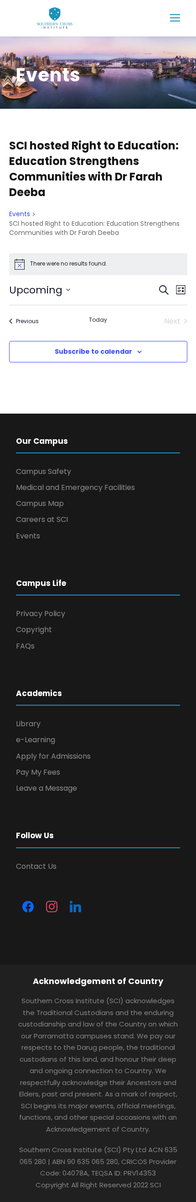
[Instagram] (51, 907)
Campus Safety (43, 471)
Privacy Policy (40, 613)
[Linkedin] (75, 907)
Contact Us (36, 866)
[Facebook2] (28, 907)
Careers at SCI (42, 519)
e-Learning (35, 739)
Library (28, 723)
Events (19, 214)
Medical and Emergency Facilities (75, 487)
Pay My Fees (38, 772)
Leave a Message (46, 788)
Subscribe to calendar (93, 351)
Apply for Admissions (53, 756)
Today (98, 320)
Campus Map (40, 503)
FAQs (25, 646)
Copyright (34, 629)
